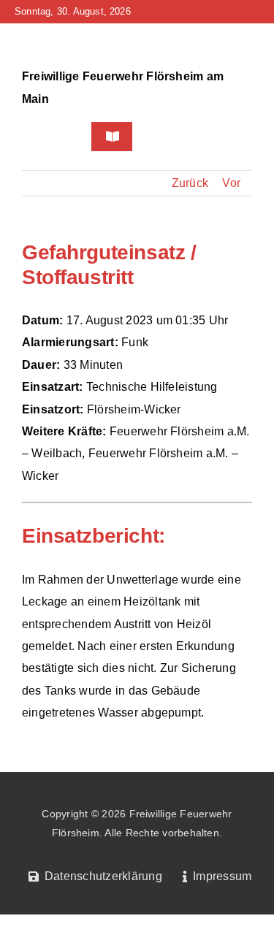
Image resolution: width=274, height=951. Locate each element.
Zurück (190, 183)
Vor (231, 183)
